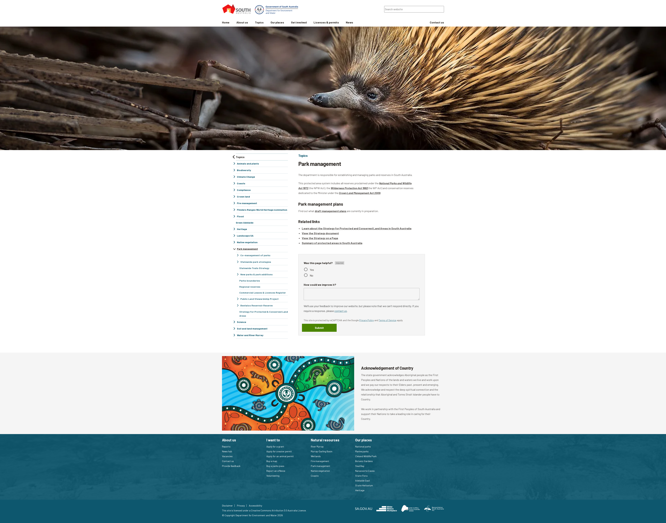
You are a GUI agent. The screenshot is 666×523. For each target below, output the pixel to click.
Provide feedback (231, 465)
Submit (319, 327)
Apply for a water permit (279, 451)
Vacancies (227, 456)
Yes (312, 269)
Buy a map (271, 461)
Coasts (315, 475)
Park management (320, 465)
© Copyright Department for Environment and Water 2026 (252, 515)
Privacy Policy (366, 320)
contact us (340, 310)
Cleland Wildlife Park (366, 456)
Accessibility (255, 505)
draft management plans (330, 211)
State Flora (361, 475)
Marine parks (362, 451)
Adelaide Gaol (362, 480)
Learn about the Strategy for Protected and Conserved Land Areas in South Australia (356, 228)
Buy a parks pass (275, 465)
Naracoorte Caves (365, 470)
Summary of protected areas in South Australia (332, 243)
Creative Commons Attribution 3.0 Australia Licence (278, 510)
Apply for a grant (275, 446)
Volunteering (272, 475)
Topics (303, 156)
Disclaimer (227, 505)
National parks (363, 446)
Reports (226, 446)
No (311, 275)
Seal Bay (359, 465)
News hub (227, 451)
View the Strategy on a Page (320, 238)
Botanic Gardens (364, 461)
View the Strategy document (320, 233)
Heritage (359, 490)
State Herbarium (364, 485)
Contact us (228, 461)
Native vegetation (320, 470)
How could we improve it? (320, 284)
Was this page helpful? (318, 263)
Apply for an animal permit (280, 456)
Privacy (241, 505)
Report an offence (275, 470)
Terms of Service (387, 320)
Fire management (320, 461)
